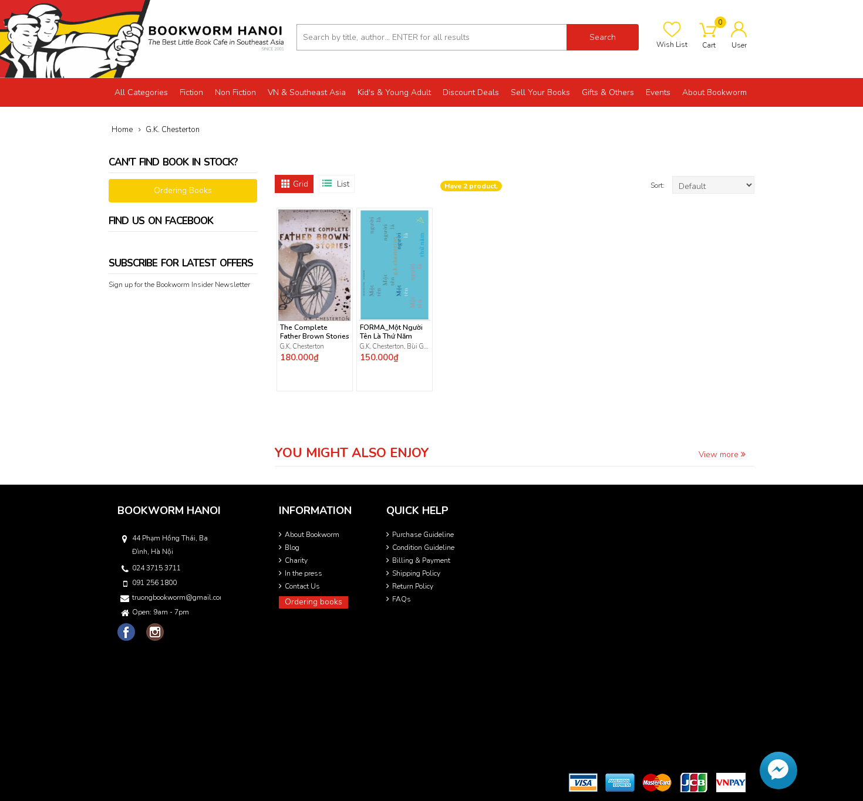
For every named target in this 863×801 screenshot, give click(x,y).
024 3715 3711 (156, 568)
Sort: (658, 185)
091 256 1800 (154, 582)
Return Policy (412, 586)
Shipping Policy (416, 573)
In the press (303, 573)
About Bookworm (312, 534)
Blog (292, 547)
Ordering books (313, 601)
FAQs (401, 599)
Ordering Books (183, 190)
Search (602, 37)
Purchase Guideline (423, 534)
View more (720, 454)
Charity (296, 560)
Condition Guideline (423, 547)
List (343, 184)
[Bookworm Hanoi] (144, 38)
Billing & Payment (421, 560)
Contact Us (302, 586)
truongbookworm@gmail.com (175, 597)
